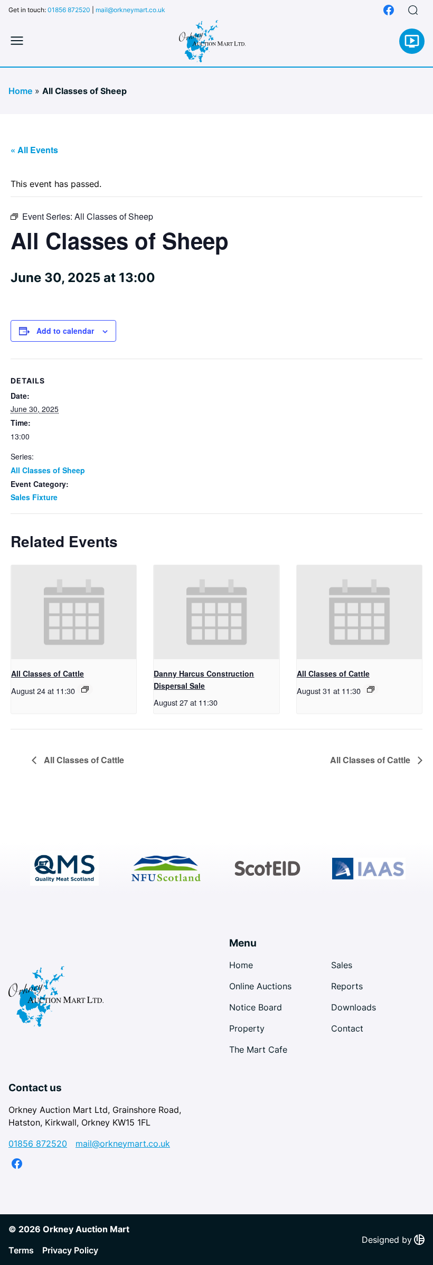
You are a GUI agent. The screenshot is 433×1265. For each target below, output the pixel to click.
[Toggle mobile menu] (16, 41)
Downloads (353, 1007)
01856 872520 (69, 10)
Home (20, 91)
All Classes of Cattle (47, 673)
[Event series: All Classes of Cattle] (85, 689)
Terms (21, 1250)
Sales (341, 965)
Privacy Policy (70, 1250)
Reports (347, 986)
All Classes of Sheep (48, 470)
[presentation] (73, 612)
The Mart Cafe (258, 1049)
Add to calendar (65, 330)
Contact (347, 1028)
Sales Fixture (34, 497)
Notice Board (255, 1007)
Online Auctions (260, 986)
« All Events (34, 150)
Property (247, 1028)
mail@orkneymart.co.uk (130, 10)
